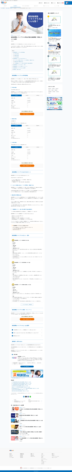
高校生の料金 (17, 55)
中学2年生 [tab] (27, 95)
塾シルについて (42, 455)
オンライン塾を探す (12, 457)
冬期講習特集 (21, 457)
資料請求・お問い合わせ (17, 69)
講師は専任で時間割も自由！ (19, 61)
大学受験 (54, 27)
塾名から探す (11, 456)
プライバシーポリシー (43, 458)
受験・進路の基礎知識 (50, 37)
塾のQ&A (57, 88)
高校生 (56, 27)
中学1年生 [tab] (37, 95)
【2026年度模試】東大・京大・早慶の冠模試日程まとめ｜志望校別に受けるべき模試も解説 (54, 79)
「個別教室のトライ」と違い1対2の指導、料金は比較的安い (24, 63)
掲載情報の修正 (32, 455)
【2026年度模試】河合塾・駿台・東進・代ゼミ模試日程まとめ (54, 26)
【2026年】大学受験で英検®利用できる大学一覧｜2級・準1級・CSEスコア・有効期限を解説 (54, 39)
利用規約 (42, 460)
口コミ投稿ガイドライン (43, 461)
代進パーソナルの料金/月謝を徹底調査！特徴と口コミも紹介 (30, 426)
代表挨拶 (42, 456)
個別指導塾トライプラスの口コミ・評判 (19, 64)
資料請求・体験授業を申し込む (27, 165)
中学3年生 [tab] (16, 95)
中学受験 (54, 91)
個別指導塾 (50, 91)
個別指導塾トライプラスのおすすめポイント (20, 58)
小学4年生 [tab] (37, 147)
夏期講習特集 (21, 456)
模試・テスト (50, 27)
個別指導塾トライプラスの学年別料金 (19, 52)
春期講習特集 (21, 455)
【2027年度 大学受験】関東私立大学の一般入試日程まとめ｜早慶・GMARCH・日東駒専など (54, 65)
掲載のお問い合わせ (33, 456)
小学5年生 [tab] (27, 147)
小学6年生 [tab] (16, 147)
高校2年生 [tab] (27, 125)
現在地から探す (11, 455)
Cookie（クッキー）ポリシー (44, 459)
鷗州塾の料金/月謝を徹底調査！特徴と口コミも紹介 (29, 415)
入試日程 (50, 67)
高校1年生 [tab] (37, 125)
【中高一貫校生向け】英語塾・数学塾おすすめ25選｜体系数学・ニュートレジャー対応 (31, 432)
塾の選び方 (12, 35)
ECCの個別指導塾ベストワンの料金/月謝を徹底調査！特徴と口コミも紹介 (31, 439)
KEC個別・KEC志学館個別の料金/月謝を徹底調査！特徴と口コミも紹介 (31, 410)
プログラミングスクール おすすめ (55, 456)
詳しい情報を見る (26, 366)
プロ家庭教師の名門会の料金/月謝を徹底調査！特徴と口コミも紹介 (31, 421)
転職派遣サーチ (53, 455)
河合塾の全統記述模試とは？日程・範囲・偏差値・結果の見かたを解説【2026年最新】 (54, 52)
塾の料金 (21, 423)
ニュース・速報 (50, 24)
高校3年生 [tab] (16, 125)
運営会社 (42, 457)
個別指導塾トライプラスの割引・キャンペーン (20, 66)
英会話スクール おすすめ (54, 457)
